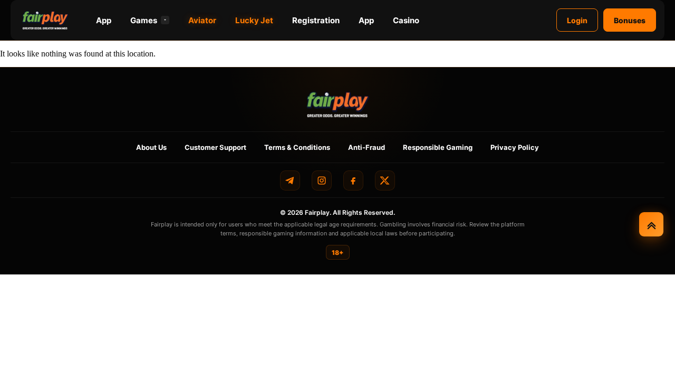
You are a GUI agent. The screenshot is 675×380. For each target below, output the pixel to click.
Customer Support (215, 147)
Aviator (202, 20)
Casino (406, 20)
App (103, 20)
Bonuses (629, 20)
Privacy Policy (514, 147)
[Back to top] (651, 224)
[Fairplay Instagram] (322, 180)
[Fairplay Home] (337, 104)
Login (577, 20)
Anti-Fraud (366, 147)
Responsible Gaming (437, 147)
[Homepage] (45, 20)
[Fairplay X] (385, 180)
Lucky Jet (254, 20)
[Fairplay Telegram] (290, 180)
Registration (316, 20)
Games (143, 20)
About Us (151, 147)
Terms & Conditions (297, 147)
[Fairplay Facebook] (353, 180)
